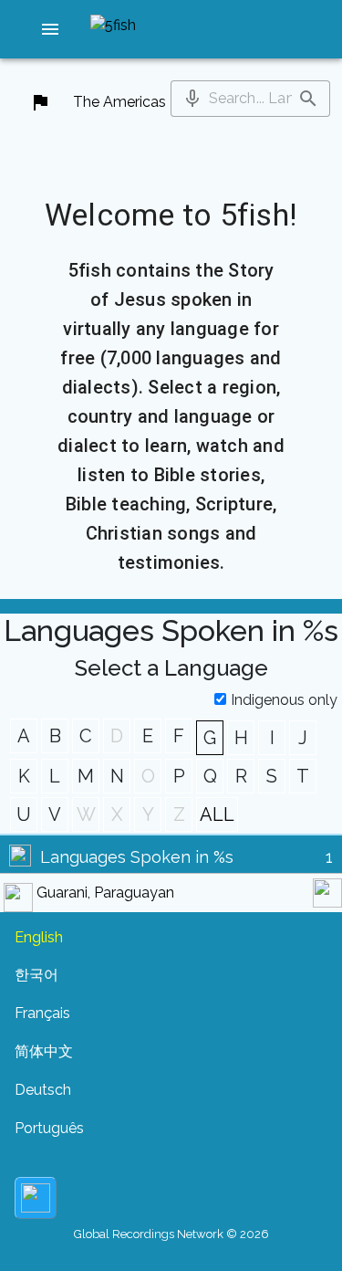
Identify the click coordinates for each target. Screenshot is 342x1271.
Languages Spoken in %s (136, 857)
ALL (217, 814)
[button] (50, 29)
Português (49, 1128)
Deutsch (43, 1089)
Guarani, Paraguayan (105, 892)
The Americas (119, 101)
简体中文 (44, 1051)
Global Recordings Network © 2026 (171, 1234)
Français (42, 1013)
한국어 (36, 974)
